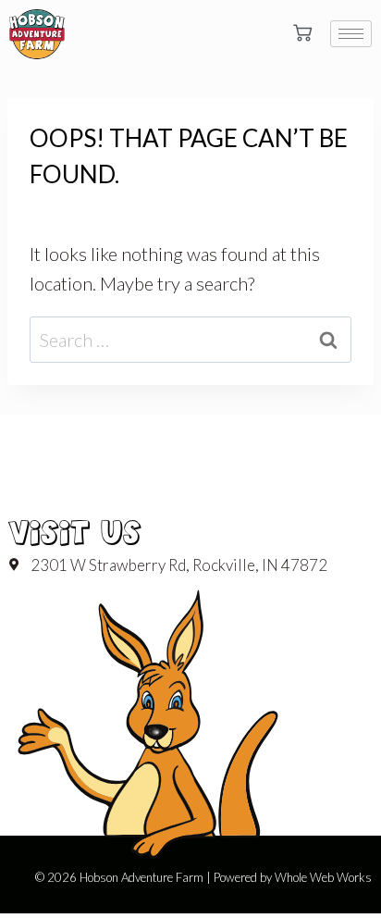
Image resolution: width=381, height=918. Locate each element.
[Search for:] (190, 340)
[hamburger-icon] (351, 33)
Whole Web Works (323, 877)
